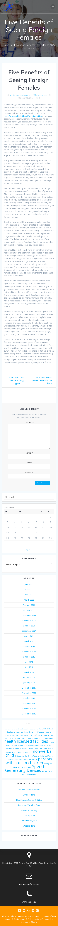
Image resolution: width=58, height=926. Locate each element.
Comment (29, 422)
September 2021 (29, 631)
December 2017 (29, 688)
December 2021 (29, 615)
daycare (48, 732)
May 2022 (29, 589)
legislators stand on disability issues (41, 748)
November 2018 (29, 651)
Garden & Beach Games (29, 789)
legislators (24, 748)
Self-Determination (25, 767)
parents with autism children (29, 760)
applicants (11, 729)
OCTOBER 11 (27, 760)
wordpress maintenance (19, 95)
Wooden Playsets (29, 820)
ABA (6, 729)
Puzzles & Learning (29, 810)
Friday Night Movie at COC (35, 738)
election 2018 (24, 735)
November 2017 (29, 693)
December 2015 (29, 703)
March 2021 (29, 641)
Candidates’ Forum (13, 732)
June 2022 (29, 584)
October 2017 (29, 698)
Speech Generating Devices (25, 768)
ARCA (17, 729)
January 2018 (29, 682)
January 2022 (29, 610)
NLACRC (8, 752)
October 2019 (29, 646)
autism (22, 729)
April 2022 (29, 594)
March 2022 (29, 600)
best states (39, 729)
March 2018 (29, 672)
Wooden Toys (29, 826)
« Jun (28, 549)
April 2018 (29, 667)
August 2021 (29, 636)
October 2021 (29, 625)
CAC (44, 729)
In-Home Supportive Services (21, 745)
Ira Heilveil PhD (46, 745)
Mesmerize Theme (29, 922)
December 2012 (29, 713)
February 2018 (29, 677)
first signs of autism (42, 735)
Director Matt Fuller (12, 735)
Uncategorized (40, 95)
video (47, 771)
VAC (42, 771)
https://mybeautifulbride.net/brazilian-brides (23, 116)
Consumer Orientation (37, 732)
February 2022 (29, 605)
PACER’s (34, 760)
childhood (24, 732)
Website (29, 472)
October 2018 (29, 656)
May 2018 (29, 662)
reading (46, 764)
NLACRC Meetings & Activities (22, 752)
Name (29, 452)
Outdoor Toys (29, 794)
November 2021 (29, 620)
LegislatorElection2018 (13, 748)
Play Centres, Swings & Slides (29, 800)
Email (29, 462)
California (50, 729)
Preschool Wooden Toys (29, 805)
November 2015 (29, 708)
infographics (36, 745)
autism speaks (30, 729)
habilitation (49, 738)
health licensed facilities (26, 741)
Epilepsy (33, 735)
